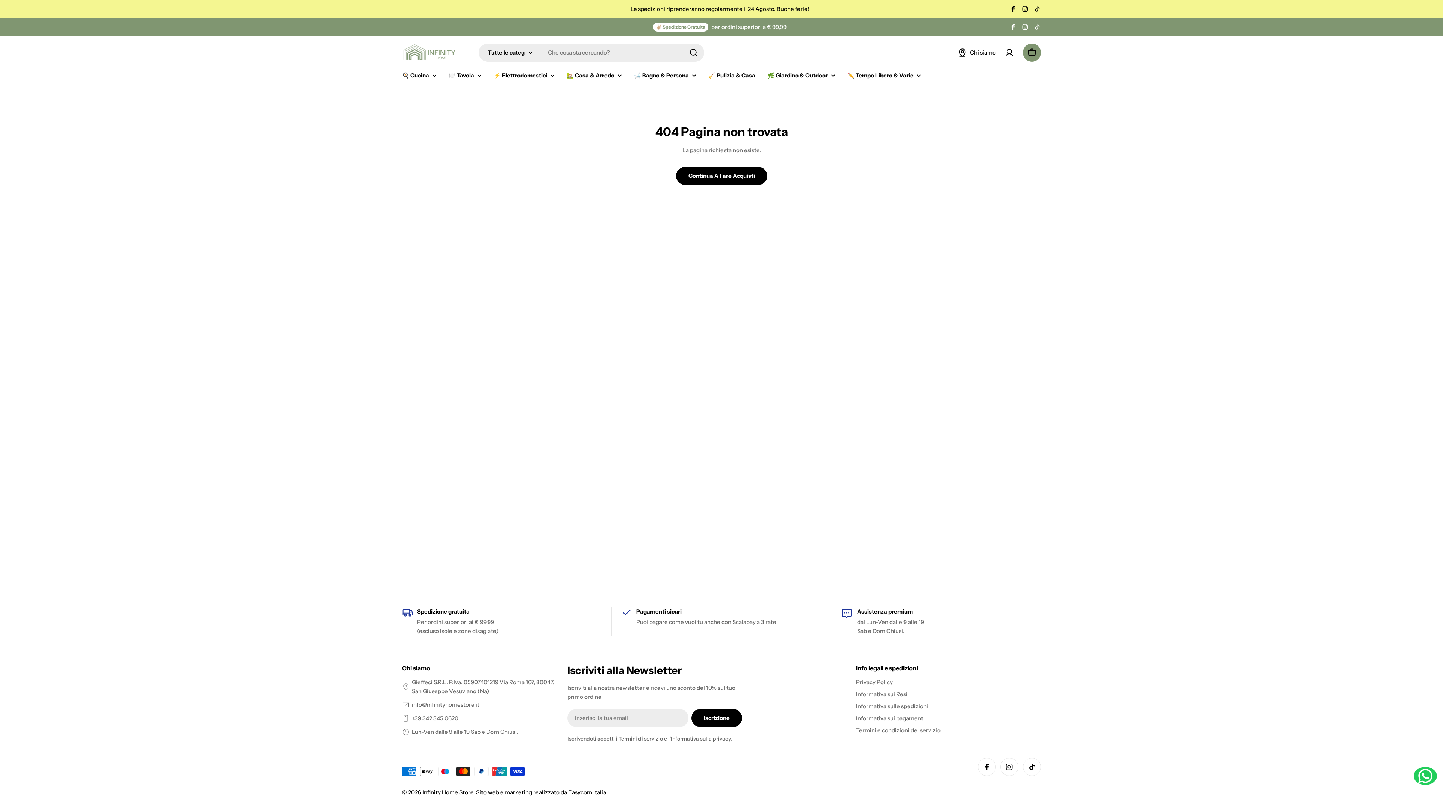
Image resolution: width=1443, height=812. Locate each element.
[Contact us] (1425, 776)
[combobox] (591, 53)
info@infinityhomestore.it (445, 704)
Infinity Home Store (447, 792)
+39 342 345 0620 (435, 718)
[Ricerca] (693, 52)
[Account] (1009, 52)
